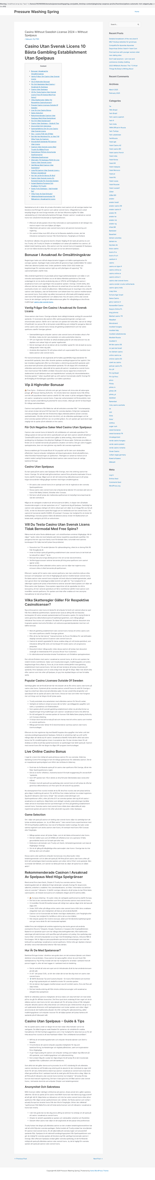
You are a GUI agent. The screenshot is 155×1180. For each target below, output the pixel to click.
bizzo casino (113, 249)
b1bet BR (112, 227)
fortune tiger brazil (116, 295)
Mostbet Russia (115, 337)
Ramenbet (113, 401)
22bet (111, 192)
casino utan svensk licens (43, 302)
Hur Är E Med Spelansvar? (41, 121)
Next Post (98, 1159)
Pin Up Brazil (114, 373)
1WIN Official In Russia (117, 128)
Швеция (29, 39)
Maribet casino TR (116, 316)
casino (111, 263)
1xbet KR (112, 163)
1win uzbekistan (115, 135)
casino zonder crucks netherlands (121, 284)
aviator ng (113, 224)
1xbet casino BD (115, 149)
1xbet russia (113, 181)
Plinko (111, 384)
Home (137, 12)
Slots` (111, 419)
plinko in (112, 387)
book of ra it (113, 256)
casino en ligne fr (115, 266)
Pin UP (111, 369)
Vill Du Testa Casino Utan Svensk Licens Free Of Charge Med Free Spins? (43, 94)
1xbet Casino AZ (115, 145)
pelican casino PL (115, 366)
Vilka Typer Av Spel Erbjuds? (42, 194)
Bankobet (112, 231)
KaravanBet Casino (116, 305)
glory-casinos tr (115, 302)
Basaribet (112, 234)
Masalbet (112, 320)
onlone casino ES (115, 359)
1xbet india (113, 156)
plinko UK (112, 391)
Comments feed (115, 482)
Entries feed (113, 479)
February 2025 (114, 93)
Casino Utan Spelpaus (39, 89)
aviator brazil (114, 202)
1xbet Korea (113, 160)
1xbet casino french (116, 153)
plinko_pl (112, 394)
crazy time (113, 291)
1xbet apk (112, 142)
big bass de (113, 245)
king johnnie (113, 313)
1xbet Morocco (114, 170)
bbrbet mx (113, 241)
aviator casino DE (115, 206)
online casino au (115, 355)
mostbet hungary (115, 327)
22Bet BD (112, 195)
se (110, 409)
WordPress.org (114, 486)
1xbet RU (112, 177)
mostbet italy (114, 330)
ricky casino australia (117, 405)
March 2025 (113, 90)
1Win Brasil (113, 110)
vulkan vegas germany (117, 455)
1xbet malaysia (114, 167)
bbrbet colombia (115, 238)
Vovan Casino (114, 451)
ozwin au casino (115, 362)
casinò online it (114, 277)
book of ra (113, 252)
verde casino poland (116, 444)
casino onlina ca (115, 270)
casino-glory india (116, 288)
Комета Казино (115, 458)
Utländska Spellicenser (39, 157)
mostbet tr (113, 341)
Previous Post (20, 1159)
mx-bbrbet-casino (116, 352)
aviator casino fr (115, 209)
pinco (111, 380)
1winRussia (113, 138)
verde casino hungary (117, 441)
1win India (113, 124)
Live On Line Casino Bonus (41, 110)
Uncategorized (114, 437)
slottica (112, 423)
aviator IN (112, 213)
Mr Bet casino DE (115, 345)
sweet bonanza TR (116, 434)
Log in (111, 475)
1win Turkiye (114, 131)
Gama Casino (114, 298)
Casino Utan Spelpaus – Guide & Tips (45, 123)
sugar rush (113, 426)
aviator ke (112, 217)
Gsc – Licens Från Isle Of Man (42, 134)
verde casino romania (117, 448)
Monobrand (113, 323)
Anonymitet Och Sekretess (41, 126)
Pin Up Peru (113, 377)
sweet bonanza (114, 430)
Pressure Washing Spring (36, 11)
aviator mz (113, 220)
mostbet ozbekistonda (117, 334)
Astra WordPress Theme (99, 1171)
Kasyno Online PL (115, 309)
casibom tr (113, 259)
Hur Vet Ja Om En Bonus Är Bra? (43, 176)
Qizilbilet (112, 398)
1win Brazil (113, 113)
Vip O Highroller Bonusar (40, 82)
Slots (111, 416)
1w (110, 106)
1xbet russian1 (114, 188)
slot (110, 412)
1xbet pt (112, 174)
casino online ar (115, 273)
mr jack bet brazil (115, 348)
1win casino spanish (116, 117)
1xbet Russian (114, 184)
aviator (111, 199)
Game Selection (37, 113)
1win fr (111, 121)
